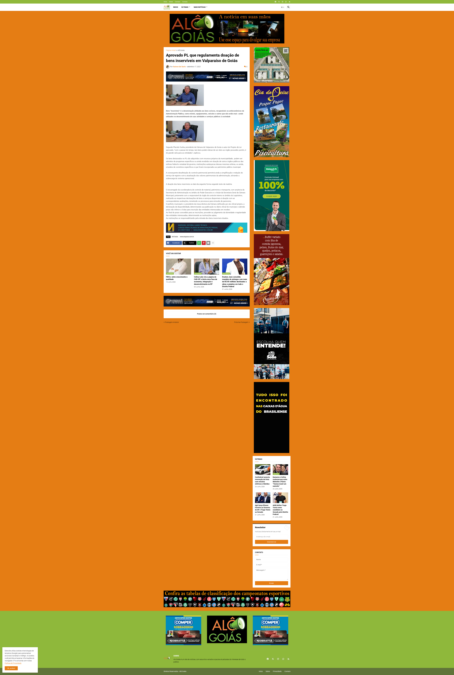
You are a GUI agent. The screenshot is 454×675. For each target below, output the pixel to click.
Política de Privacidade (13, 663)
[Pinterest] (204, 243)
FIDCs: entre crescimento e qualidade (176, 278)
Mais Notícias (200, 7)
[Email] (208, 243)
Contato (177, 2)
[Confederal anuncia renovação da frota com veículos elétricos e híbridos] (262, 469)
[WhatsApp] (199, 243)
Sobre (171, 2)
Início (165, 2)
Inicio (175, 7)
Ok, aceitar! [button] (11, 668)
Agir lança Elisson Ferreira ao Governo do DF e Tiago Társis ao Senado (262, 508)
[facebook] (275, 2)
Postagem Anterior (172, 322)
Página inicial (171, 50)
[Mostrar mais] (213, 243)
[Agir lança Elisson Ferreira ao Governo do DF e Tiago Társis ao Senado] (262, 497)
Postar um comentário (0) (206, 314)
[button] (283, 7)
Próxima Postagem (241, 322)
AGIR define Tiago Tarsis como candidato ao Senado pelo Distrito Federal (280, 509)
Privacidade (277, 671)
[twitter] (279, 2)
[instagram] (282, 2)
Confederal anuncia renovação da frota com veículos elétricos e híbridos (262, 480)
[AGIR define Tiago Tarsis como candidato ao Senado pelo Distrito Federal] (280, 497)
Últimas (184, 7)
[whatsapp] (286, 2)
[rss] (289, 2)
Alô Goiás (181, 50)
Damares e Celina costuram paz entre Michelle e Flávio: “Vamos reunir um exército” (280, 481)
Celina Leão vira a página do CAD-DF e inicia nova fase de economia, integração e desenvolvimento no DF (205, 280)
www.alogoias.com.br (187, 237)
